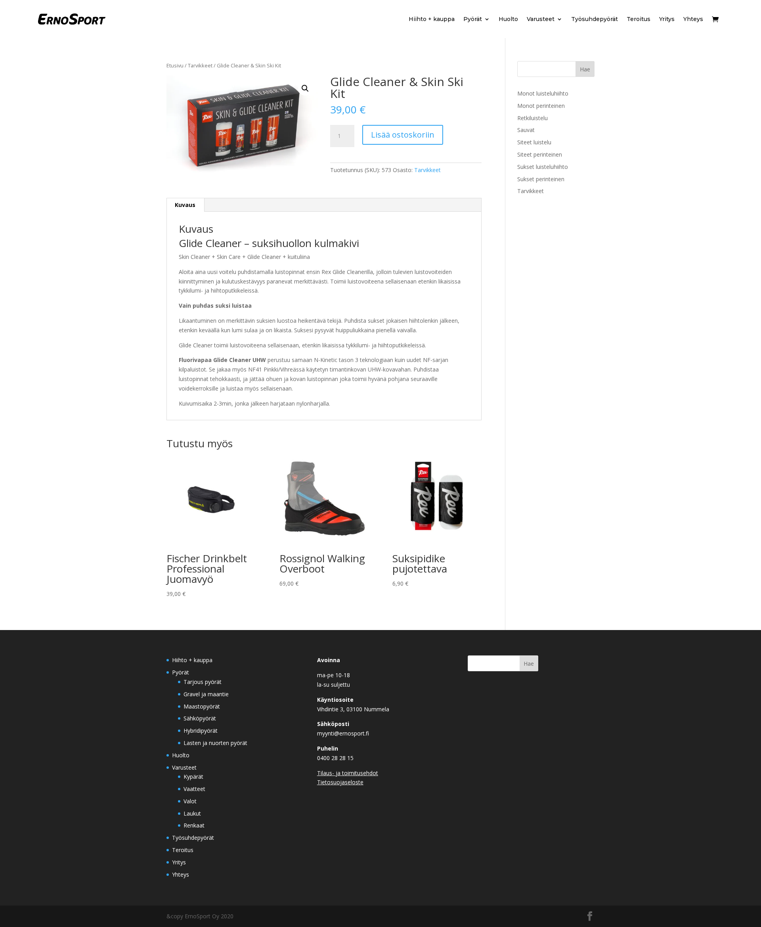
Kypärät (193, 776)
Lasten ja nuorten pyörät (215, 743)
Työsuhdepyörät (594, 19)
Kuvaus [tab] (185, 205)
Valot (190, 801)
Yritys (667, 19)
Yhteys (693, 19)
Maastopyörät (202, 706)
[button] (305, 88)
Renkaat (194, 825)
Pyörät (472, 19)
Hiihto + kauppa (432, 19)
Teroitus (638, 19)
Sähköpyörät (200, 718)
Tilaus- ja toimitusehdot (347, 773)
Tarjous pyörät (203, 682)
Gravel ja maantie (206, 694)
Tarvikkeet (200, 65)
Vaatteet (194, 789)
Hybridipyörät (201, 730)
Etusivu (175, 65)
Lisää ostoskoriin (402, 134)
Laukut (192, 813)
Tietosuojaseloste (340, 782)
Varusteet (540, 19)
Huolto (508, 19)
